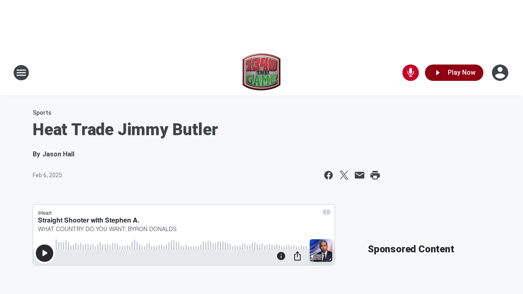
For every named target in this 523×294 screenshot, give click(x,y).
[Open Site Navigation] (21, 73)
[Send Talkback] (410, 73)
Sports (42, 112)
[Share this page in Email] (359, 175)
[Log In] (501, 73)
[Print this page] (375, 175)
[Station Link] (261, 72)
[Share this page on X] (344, 175)
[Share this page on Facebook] (328, 175)
